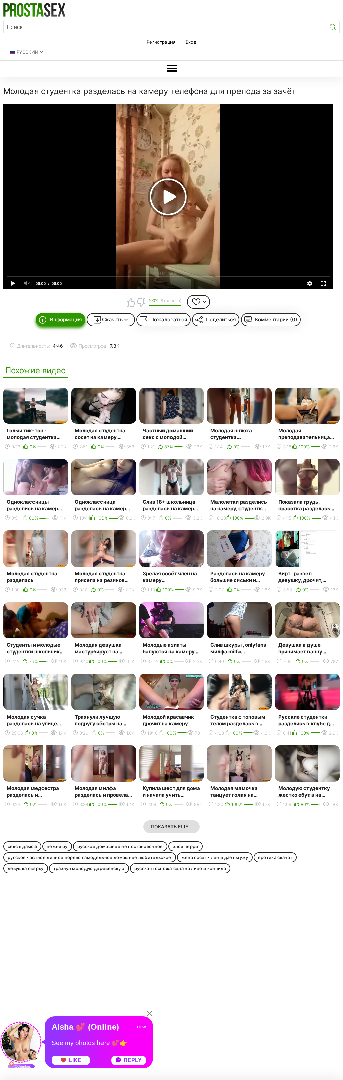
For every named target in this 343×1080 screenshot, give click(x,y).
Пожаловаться (168, 319)
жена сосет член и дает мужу (214, 857)
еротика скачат (275, 857)
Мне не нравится (141, 302)
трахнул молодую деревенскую (89, 868)
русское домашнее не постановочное (120, 846)
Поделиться (221, 319)
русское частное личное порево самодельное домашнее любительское (90, 857)
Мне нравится (130, 302)
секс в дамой (22, 846)
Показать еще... (171, 826)
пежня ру (57, 846)
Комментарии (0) (276, 319)
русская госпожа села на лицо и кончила (180, 868)
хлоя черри (185, 846)
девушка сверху (26, 868)
